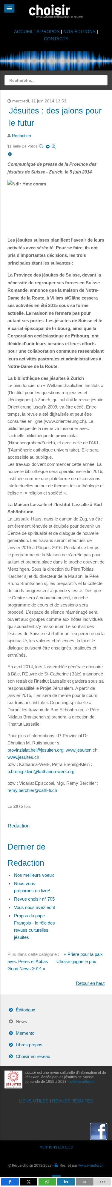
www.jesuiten (78, 750)
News (21, 1021)
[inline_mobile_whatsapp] (47, 1182)
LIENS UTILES (33, 1100)
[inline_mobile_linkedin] (66, 1182)
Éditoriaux (25, 1009)
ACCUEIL (24, 31)
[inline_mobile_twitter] (28, 1182)
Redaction (21, 135)
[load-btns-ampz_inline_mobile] (102, 1182)
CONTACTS (56, 38)
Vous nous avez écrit (34, 907)
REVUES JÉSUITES (72, 1100)
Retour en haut (90, 983)
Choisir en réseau (33, 1056)
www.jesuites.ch (23, 757)
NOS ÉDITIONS (79, 31)
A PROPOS (48, 31)
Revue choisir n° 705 (34, 899)
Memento (25, 1033)
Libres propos (29, 1044)
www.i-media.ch (91, 1165)
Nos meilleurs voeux (34, 875)
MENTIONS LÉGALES (56, 1147)
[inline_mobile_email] (84, 1182)
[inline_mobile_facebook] (10, 1182)
